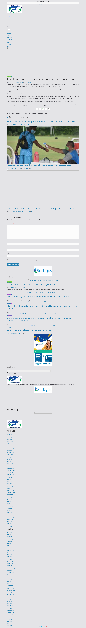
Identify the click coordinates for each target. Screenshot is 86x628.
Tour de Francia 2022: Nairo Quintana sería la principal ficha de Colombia (41, 208)
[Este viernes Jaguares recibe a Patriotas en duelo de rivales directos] (43, 292)
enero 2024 (9, 445)
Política (9, 42)
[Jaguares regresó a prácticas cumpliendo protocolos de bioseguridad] (43, 126)
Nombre (9, 241)
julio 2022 (9, 477)
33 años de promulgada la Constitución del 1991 (29, 329)
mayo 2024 (9, 438)
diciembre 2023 (10, 447)
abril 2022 (9, 483)
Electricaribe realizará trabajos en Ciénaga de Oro (66, 115)
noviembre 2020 (11, 514)
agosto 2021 (10, 497)
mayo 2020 (9, 525)
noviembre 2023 (11, 448)
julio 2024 (9, 434)
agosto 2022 (10, 476)
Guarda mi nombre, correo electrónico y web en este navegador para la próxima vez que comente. (32, 260)
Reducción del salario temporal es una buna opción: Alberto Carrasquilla (41, 121)
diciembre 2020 (10, 512)
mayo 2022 (9, 481)
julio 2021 (9, 499)
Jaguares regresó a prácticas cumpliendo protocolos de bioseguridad (39, 164)
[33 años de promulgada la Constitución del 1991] (43, 325)
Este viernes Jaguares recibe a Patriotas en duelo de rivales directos (38, 296)
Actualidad (9, 33)
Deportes (9, 35)
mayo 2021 (9, 503)
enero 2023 (9, 467)
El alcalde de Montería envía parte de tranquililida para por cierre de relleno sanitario (42, 307)
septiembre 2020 (11, 517)
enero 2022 (9, 488)
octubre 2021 (10, 494)
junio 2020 (9, 523)
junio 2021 (9, 501)
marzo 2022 (10, 485)
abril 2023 (9, 461)
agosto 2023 (10, 454)
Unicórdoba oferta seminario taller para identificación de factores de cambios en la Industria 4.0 (39, 319)
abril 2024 (9, 439)
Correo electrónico (12, 247)
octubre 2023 (10, 450)
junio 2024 (9, 436)
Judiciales (9, 41)
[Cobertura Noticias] (7, 27)
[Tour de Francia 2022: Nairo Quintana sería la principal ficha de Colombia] (43, 170)
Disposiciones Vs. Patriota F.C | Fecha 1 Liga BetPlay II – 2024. (35, 284)
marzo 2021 (10, 507)
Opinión (9, 44)
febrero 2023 (10, 465)
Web (8, 253)
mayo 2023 (9, 459)
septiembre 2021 (11, 496)
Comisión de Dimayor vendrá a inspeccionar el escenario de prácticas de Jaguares (27, 113)
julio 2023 (9, 456)
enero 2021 (9, 510)
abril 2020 (9, 527)
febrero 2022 (10, 487)
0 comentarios (27, 82)
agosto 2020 (10, 519)
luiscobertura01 (19, 82)
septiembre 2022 (11, 474)
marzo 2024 (10, 441)
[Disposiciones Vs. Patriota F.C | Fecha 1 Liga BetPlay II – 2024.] (43, 280)
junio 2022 (9, 479)
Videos (8, 46)
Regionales (9, 37)
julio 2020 (9, 521)
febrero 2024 (10, 443)
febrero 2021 (10, 508)
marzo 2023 (10, 463)
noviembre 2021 (11, 492)
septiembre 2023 (11, 452)
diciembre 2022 (10, 468)
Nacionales (9, 39)
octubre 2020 (10, 516)
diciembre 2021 (10, 490)
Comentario (10, 223)
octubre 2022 (10, 472)
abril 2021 (9, 505)
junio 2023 (9, 458)
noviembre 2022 (11, 470)
